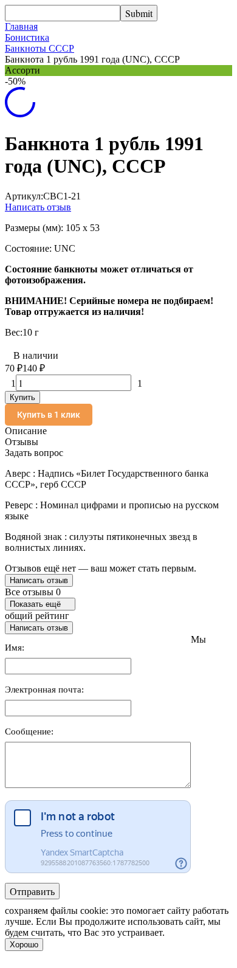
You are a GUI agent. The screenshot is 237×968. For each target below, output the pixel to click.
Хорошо (24, 944)
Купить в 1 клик (48, 415)
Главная (21, 26)
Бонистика (27, 37)
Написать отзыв (38, 207)
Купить (22, 397)
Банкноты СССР (39, 48)
